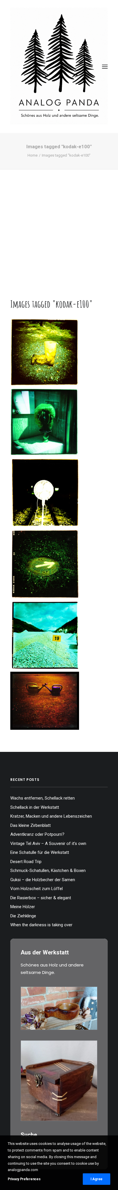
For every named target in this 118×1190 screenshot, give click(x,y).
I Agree (97, 1179)
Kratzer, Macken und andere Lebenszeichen (51, 816)
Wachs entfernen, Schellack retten (42, 798)
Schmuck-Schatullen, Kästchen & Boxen (48, 870)
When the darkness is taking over (41, 924)
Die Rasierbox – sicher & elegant (40, 897)
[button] (105, 66)
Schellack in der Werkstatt (34, 807)
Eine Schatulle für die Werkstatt (39, 852)
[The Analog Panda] (59, 66)
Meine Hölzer (22, 906)
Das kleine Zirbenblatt (30, 825)
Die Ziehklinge (23, 916)
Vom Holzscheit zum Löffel (36, 888)
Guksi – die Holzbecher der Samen (42, 879)
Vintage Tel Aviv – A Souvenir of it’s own (48, 843)
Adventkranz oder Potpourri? (37, 834)
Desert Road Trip (26, 861)
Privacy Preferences (24, 1179)
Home (32, 155)
